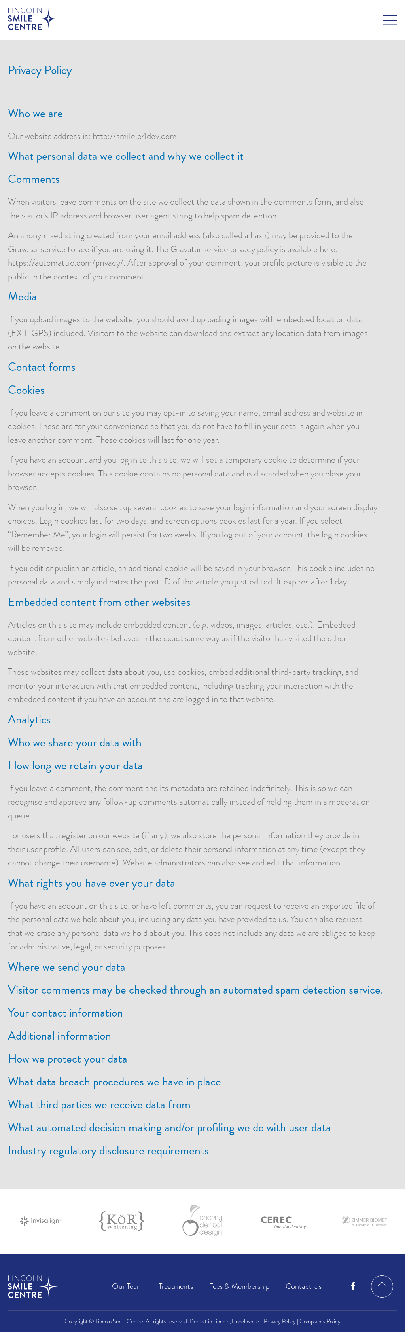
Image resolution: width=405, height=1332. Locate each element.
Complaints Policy (320, 1321)
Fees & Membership (239, 1286)
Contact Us (304, 1286)
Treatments (176, 1286)
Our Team (127, 1286)
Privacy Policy (280, 1321)
